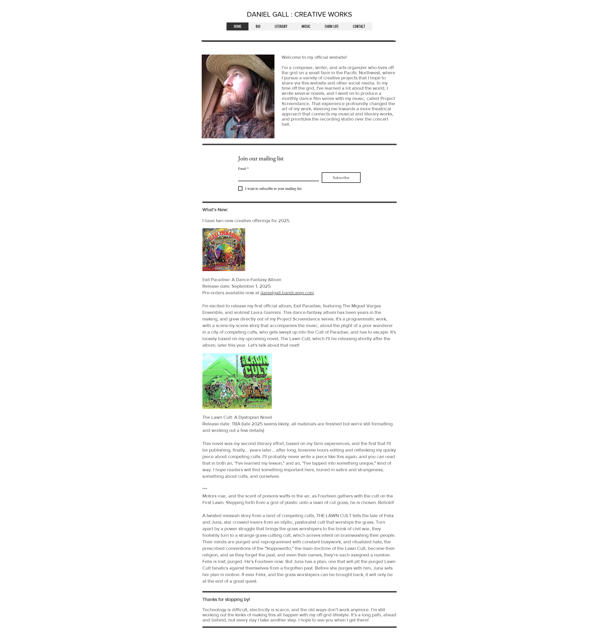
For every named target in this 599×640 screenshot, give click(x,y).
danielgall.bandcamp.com (287, 292)
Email (243, 168)
